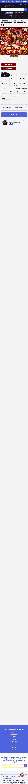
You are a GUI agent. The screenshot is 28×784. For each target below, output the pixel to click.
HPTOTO (14, 115)
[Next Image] (25, 43)
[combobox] (12, 9)
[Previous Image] (2, 43)
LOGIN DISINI (8, 68)
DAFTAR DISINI (8, 64)
